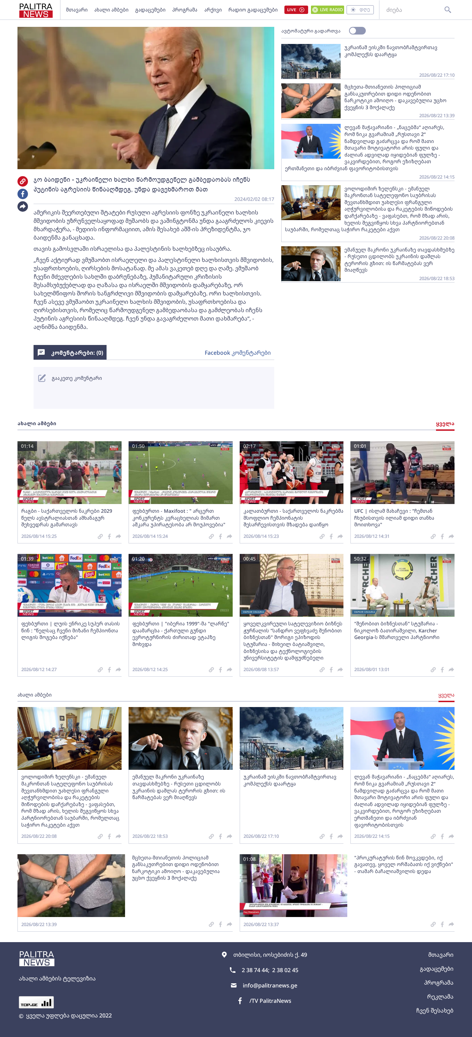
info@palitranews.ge (270, 985)
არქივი (213, 9)
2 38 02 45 (285, 970)
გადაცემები (150, 9)
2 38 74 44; (255, 970)
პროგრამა (184, 9)
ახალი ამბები (111, 9)
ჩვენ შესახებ (434, 1010)
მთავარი (77, 9)
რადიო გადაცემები (253, 9)
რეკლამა (440, 996)
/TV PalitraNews (270, 1001)
